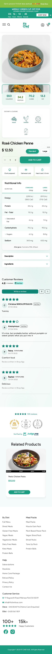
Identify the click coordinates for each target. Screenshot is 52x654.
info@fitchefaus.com (13, 602)
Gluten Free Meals (10, 531)
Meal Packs (30, 522)
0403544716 (14, 607)
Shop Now (42, 15)
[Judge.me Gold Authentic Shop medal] (26, 424)
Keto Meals (7, 549)
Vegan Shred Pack (33, 535)
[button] (4, 25)
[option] (26, 4)
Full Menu (6, 522)
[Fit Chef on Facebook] (6, 632)
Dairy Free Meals (9, 544)
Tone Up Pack (31, 544)
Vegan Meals (7, 535)
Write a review (20, 291)
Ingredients (8, 264)
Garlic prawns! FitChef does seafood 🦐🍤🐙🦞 (26, 4)
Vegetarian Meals (9, 540)
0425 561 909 (14, 611)
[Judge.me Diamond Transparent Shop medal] (14, 424)
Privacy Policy (8, 582)
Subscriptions (8, 564)
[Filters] (41, 291)
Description (8, 256)
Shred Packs (31, 540)
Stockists (6, 569)
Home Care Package (11, 573)
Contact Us (7, 587)
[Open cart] (48, 25)
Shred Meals (7, 526)
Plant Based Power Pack (36, 531)
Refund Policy (8, 578)
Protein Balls (7, 553)
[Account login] (42, 25)
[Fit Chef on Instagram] (12, 632)
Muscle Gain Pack (33, 526)
